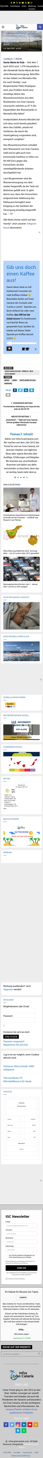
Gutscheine (15, 6)
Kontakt (17, 1452)
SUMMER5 (22, 1297)
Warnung (8, 383)
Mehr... (5, 808)
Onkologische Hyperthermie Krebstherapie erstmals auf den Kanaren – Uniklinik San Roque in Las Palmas (21, 517)
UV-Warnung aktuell (12, 747)
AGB (36, 1452)
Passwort (8, 1015)
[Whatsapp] (24, 1430)
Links (24, 6)
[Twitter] (12, 1424)
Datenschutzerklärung (20, 1455)
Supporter (8, 989)
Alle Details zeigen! (21, 1334)
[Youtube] (29, 1424)
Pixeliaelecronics (31, 1444)
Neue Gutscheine (11, 819)
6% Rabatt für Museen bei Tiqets (21, 1291)
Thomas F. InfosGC (21, 434)
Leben (14, 380)
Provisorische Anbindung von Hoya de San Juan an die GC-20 (21, 407)
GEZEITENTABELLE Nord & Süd (16, 636)
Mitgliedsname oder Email (16, 1006)
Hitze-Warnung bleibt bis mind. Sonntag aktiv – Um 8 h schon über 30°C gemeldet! (21, 552)
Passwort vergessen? (13, 1041)
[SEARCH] (39, 1353)
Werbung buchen (32, 7)
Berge (6, 380)
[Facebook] (6, 1424)
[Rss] (35, 1424)
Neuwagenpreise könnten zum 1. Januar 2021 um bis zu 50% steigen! (20, 585)
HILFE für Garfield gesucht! (16, 597)
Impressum (27, 1452)
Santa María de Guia (28, 380)
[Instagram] (18, 1424)
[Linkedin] (24, 1424)
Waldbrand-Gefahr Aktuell (16, 715)
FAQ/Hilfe (4, 6)
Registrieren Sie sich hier (15, 1044)
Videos (22, 1447)
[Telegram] (18, 1430)
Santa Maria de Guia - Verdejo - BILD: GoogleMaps (19, 372)
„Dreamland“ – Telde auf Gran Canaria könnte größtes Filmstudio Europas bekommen (21, 422)
